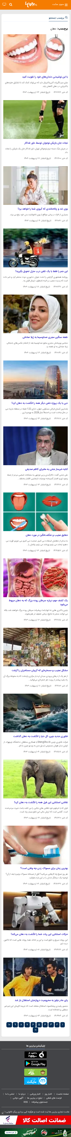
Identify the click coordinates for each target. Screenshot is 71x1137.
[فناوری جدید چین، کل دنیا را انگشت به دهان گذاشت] (35, 713)
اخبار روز (48, 1094)
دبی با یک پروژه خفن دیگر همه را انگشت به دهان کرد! (40, 403)
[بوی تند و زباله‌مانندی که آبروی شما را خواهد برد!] (35, 185)
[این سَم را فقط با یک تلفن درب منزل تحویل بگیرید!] (35, 247)
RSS (26, 1102)
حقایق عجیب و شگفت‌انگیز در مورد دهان (47, 535)
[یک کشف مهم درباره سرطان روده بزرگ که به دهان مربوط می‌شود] (35, 577)
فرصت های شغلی (54, 1098)
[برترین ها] (31, 4)
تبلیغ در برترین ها (34, 1098)
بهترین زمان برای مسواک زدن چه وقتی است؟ (44, 868)
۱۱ (35, 1030)
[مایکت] (35, 1081)
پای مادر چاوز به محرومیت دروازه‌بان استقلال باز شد (41, 1000)
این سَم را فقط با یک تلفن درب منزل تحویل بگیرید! (41, 271)
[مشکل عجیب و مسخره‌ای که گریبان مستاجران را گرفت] (35, 647)
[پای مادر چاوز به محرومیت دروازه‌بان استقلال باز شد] (35, 976)
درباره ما (22, 1094)
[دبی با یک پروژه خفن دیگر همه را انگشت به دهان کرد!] (35, 379)
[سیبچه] (35, 1055)
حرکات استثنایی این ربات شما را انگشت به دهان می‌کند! (39, 934)
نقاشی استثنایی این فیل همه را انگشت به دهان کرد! (41, 803)
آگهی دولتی (18, 1098)
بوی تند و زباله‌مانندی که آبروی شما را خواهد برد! (43, 209)
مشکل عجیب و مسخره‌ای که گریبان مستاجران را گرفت (40, 671)
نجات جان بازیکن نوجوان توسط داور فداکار (46, 143)
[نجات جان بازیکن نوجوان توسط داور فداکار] (35, 119)
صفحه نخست (62, 1094)
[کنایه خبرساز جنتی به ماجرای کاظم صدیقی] (35, 445)
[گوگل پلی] (35, 1064)
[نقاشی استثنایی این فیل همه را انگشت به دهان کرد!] (35, 779)
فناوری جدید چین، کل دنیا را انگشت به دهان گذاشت (40, 736)
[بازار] (35, 1073)
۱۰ (9, 1024)
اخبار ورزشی (35, 1094)
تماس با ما (10, 1094)
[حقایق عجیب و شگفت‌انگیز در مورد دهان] (35, 511)
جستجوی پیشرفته (39, 1102)
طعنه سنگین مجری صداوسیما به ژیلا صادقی (45, 337)
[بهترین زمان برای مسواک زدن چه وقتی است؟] (35, 845)
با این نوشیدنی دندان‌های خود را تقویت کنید (45, 77)
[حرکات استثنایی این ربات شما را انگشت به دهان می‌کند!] (35, 911)
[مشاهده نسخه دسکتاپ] (4, 4)
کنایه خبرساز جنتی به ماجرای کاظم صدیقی (46, 469)
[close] (2, 1113)
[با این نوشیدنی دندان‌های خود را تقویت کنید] (35, 53)
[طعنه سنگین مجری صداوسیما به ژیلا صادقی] (35, 314)
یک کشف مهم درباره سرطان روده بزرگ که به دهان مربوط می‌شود (38, 603)
